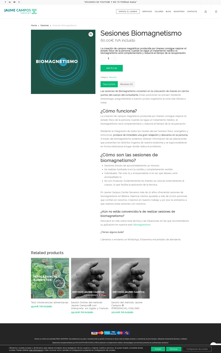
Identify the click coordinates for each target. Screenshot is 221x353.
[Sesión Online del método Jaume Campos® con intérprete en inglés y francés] (90, 278)
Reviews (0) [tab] (126, 84)
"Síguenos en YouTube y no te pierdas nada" (110, 2)
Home (34, 25)
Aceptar (158, 349)
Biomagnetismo (142, 224)
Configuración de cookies (197, 349)
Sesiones (44, 25)
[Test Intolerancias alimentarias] (50, 278)
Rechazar (174, 349)
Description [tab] (109, 84)
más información (36, 350)
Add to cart (111, 68)
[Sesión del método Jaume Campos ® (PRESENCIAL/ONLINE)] (130, 278)
